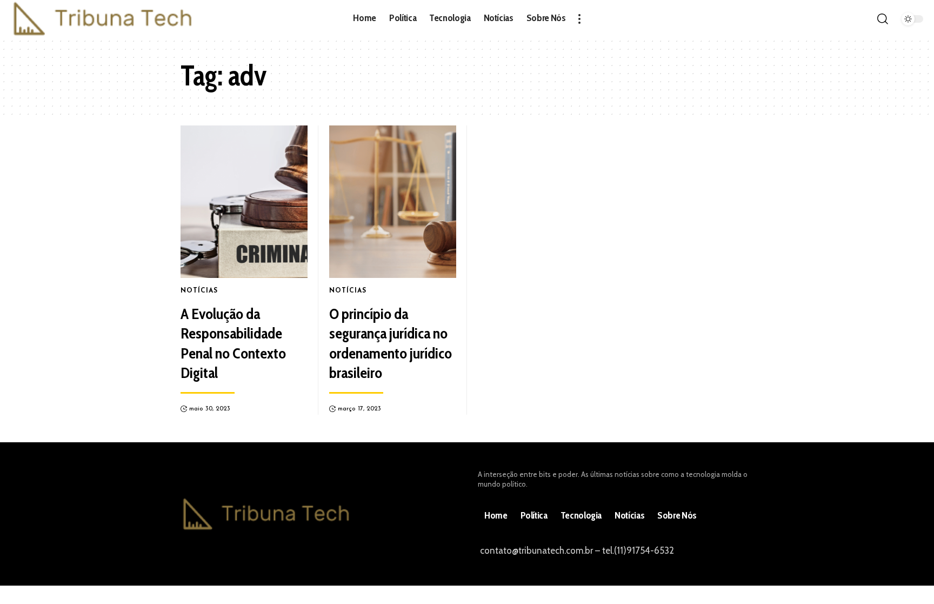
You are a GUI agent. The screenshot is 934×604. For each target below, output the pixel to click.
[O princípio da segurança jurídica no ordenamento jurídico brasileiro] (392, 201)
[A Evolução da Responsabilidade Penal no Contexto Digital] (244, 201)
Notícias (199, 291)
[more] (579, 19)
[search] (882, 18)
